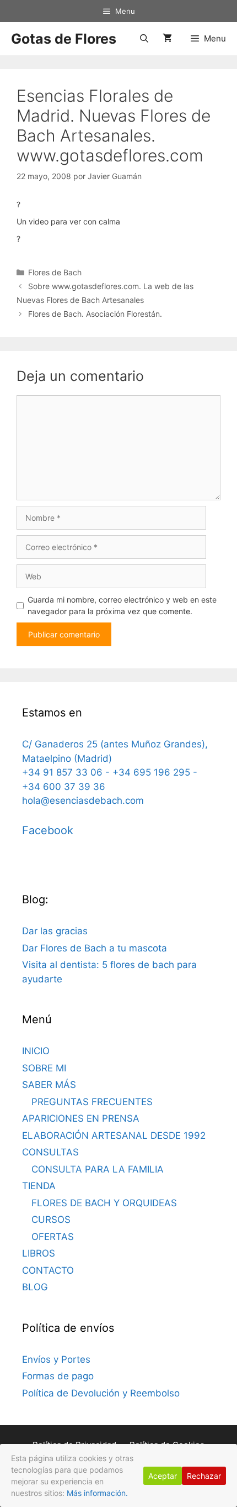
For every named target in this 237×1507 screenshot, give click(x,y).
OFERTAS (52, 1236)
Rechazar (204, 1475)
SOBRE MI (44, 1068)
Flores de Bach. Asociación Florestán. (95, 313)
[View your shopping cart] (167, 39)
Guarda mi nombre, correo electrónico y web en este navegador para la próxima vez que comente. (122, 605)
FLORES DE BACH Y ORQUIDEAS (104, 1202)
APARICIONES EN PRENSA (80, 1118)
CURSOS (51, 1219)
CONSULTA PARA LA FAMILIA (97, 1169)
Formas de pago (58, 1376)
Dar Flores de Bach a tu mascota (94, 948)
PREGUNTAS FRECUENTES (92, 1101)
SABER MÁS (49, 1084)
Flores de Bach (55, 272)
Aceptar (162, 1475)
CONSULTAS (50, 1152)
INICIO (36, 1050)
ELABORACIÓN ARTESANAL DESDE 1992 (114, 1135)
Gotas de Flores (63, 38)
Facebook (47, 830)
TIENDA (39, 1185)
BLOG (35, 1287)
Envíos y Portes (56, 1359)
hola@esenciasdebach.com (83, 800)
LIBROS (38, 1253)
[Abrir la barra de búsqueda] (143, 39)
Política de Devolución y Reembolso (101, 1393)
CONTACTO (48, 1270)
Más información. (97, 1493)
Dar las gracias (55, 930)
